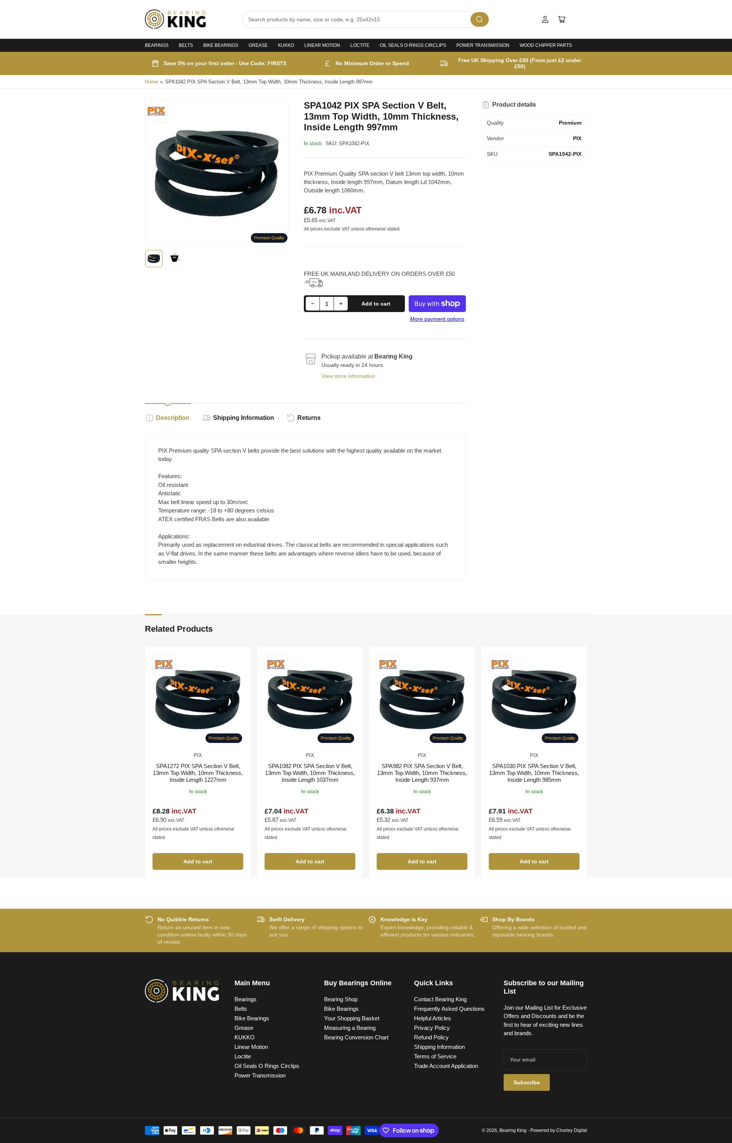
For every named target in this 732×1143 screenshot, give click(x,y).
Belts (186, 45)
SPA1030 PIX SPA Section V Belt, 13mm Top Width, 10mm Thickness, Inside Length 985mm (534, 773)
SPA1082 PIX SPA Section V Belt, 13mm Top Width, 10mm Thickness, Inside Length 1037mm (310, 773)
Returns (309, 418)
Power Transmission (482, 45)
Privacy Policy (432, 1028)
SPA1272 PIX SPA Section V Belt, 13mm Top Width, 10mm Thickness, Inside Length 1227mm (198, 773)
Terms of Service (435, 1056)
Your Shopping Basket (351, 1018)
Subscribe (527, 1082)
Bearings (157, 45)
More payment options (437, 319)
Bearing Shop (341, 999)
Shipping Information (243, 418)
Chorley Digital (571, 1130)
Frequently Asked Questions (449, 1008)
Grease (258, 45)
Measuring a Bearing (350, 1028)
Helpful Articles (432, 1018)
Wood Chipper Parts (546, 45)
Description (172, 418)
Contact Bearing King (440, 999)
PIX (198, 755)
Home (151, 82)
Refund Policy (431, 1037)
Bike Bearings (220, 45)
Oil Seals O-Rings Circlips (413, 45)
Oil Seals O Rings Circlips (266, 1066)
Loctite (359, 45)
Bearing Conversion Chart (356, 1037)
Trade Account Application (446, 1066)
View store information (348, 376)
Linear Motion (322, 45)
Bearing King (513, 1130)
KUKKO (286, 45)
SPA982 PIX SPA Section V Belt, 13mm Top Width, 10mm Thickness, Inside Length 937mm (422, 773)
